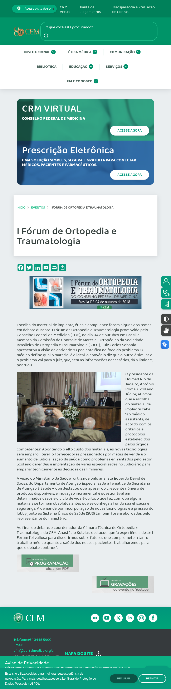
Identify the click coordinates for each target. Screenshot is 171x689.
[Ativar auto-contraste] (166, 319)
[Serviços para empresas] (166, 304)
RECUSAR (123, 678)
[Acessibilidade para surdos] (166, 330)
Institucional (37, 52)
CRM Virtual (65, 9)
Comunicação (122, 52)
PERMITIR (152, 678)
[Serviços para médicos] (166, 292)
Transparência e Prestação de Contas (133, 9)
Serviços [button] (114, 67)
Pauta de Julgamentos (90, 9)
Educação (78, 67)
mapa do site (79, 654)
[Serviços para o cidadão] (166, 281)
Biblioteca (47, 67)
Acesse (129, 130)
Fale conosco (80, 81)
